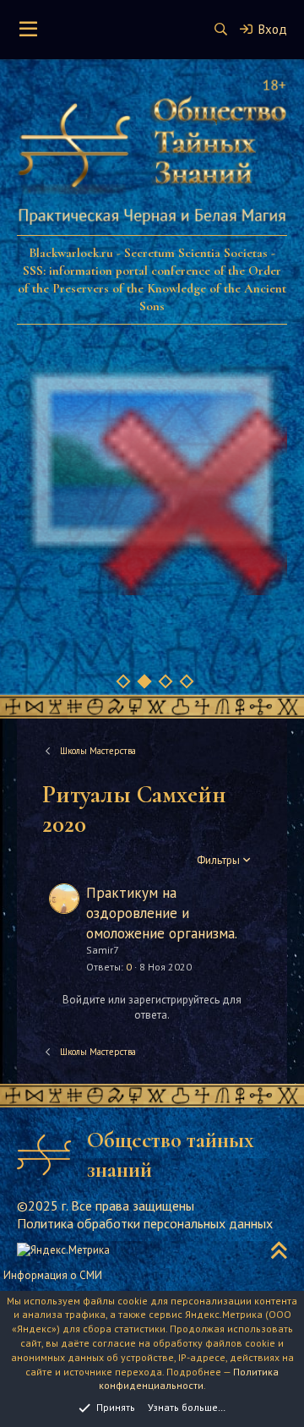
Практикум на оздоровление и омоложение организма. (161, 913)
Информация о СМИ (52, 1275)
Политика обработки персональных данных (145, 1223)
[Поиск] (221, 29)
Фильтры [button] (218, 860)
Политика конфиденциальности (189, 1378)
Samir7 (102, 949)
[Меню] (28, 29)
